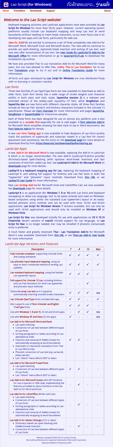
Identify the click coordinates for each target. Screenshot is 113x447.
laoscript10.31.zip (74, 55)
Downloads (36, 11)
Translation (19, 11)
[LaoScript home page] (6, 4)
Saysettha (98, 111)
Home (6, 11)
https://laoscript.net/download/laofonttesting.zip (64, 143)
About (107, 11)
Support (50, 11)
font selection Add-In (92, 122)
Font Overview (45, 111)
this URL (90, 177)
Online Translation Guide (78, 70)
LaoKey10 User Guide (20, 180)
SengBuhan (14, 114)
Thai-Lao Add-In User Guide (89, 235)
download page (73, 140)
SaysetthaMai (33, 114)
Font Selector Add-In (20, 128)
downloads (14, 166)
